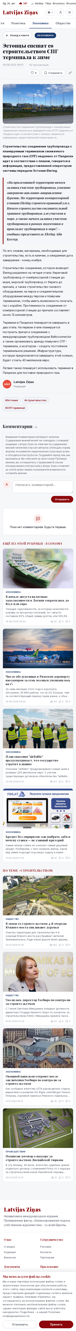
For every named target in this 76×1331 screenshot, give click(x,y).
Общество (63, 23)
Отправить (62, 499)
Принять (56, 1324)
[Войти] (60, 12)
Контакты (45, 1252)
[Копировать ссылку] (70, 73)
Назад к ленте (19, 35)
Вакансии (10, 1257)
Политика (18, 23)
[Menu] (69, 12)
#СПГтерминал (15, 407)
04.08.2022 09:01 (13, 64)
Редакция (10, 1252)
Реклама (45, 1246)
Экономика (40, 23)
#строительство (35, 400)
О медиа (9, 1246)
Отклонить (20, 1324)
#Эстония (11, 400)
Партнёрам (47, 1257)
